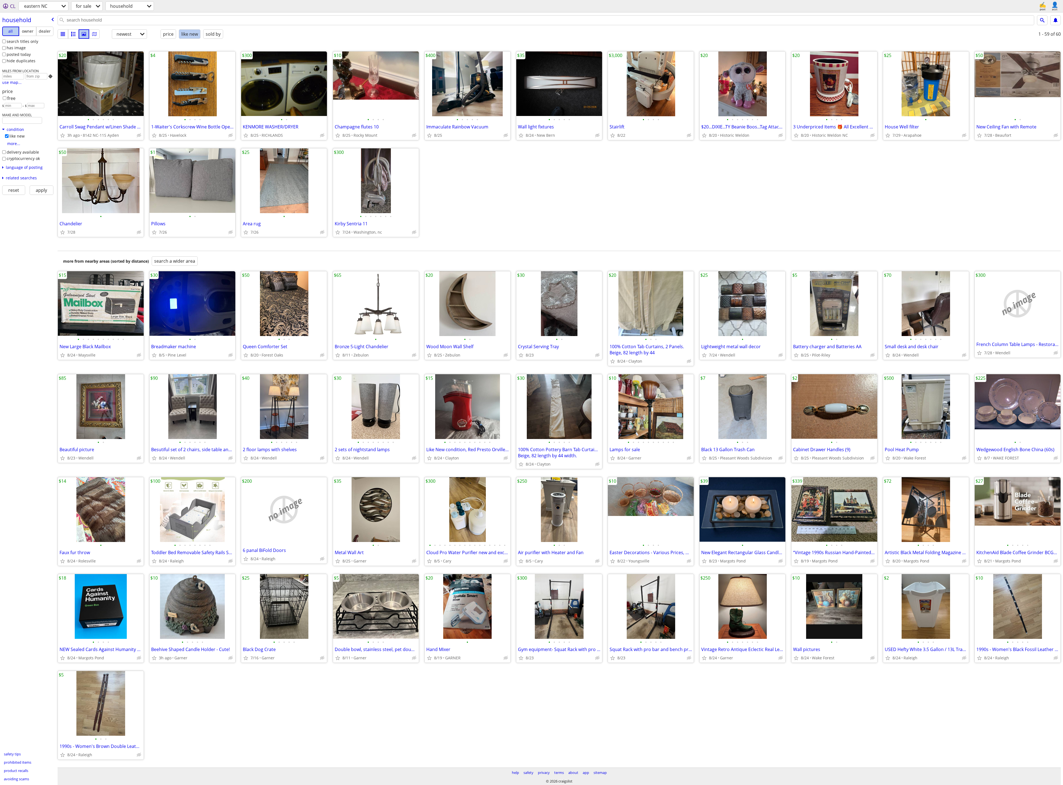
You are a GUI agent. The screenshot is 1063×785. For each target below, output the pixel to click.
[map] (94, 34)
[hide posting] (139, 135)
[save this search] (1055, 20)
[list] (63, 34)
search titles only (22, 41)
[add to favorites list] (62, 135)
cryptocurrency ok (23, 158)
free (11, 98)
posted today (19, 54)
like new (17, 136)
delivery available (23, 152)
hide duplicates (21, 60)
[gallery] (84, 34)
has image (16, 47)
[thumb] (73, 34)
